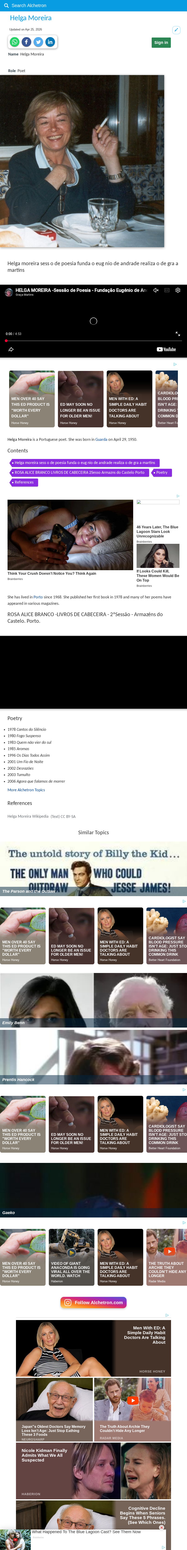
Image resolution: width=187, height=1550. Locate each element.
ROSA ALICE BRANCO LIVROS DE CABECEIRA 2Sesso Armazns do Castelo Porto (80, 473)
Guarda (101, 440)
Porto (38, 597)
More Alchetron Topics (26, 790)
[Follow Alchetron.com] (93, 1309)
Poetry (161, 473)
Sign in (161, 42)
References (24, 482)
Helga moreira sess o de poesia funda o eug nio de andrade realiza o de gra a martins (85, 463)
